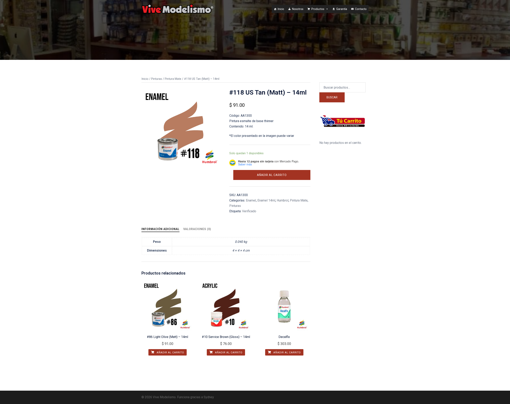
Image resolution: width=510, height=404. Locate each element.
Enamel (251, 200)
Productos (317, 9)
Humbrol (282, 200)
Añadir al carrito (272, 175)
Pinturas (156, 79)
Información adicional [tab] (160, 229)
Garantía (341, 9)
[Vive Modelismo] (177, 9)
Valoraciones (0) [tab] (197, 229)
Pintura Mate (173, 79)
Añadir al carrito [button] (170, 352)
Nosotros (297, 9)
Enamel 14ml (266, 200)
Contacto (361, 9)
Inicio (281, 9)
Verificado (249, 211)
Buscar (332, 97)
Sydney (209, 397)
